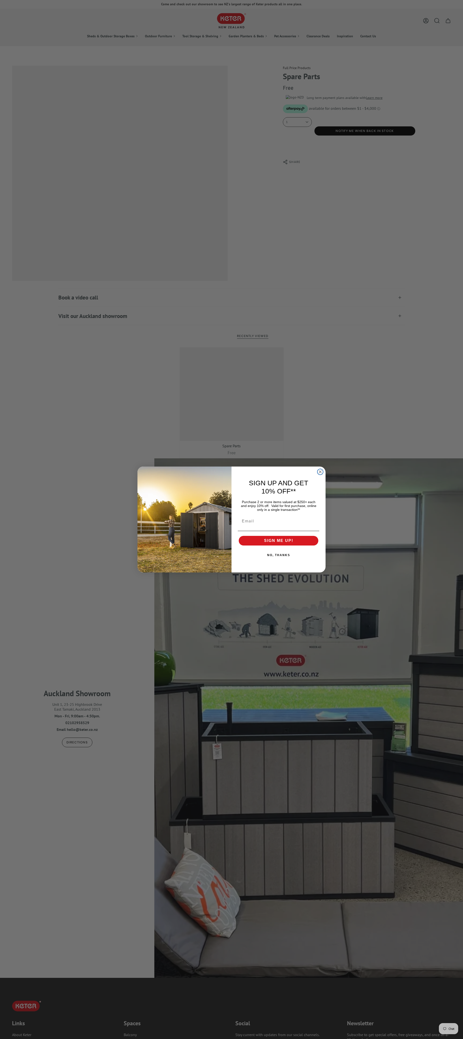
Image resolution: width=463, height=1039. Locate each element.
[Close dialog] (320, 472)
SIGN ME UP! (278, 541)
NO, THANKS (278, 555)
